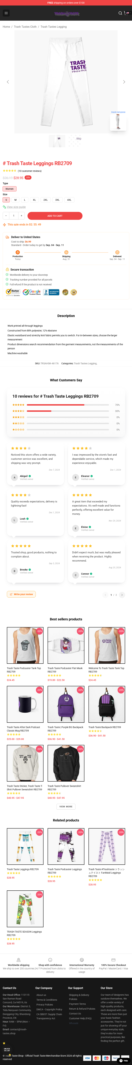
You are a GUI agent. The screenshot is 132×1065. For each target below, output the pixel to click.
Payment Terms (77, 1004)
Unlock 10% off (7, 1050)
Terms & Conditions (46, 999)
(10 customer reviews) (30, 171)
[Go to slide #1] (57, 141)
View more (66, 806)
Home (6, 26)
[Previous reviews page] (105, 595)
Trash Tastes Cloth (25, 26)
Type (5, 183)
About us (41, 995)
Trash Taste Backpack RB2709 (105, 727)
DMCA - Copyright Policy (49, 1009)
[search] (120, 13)
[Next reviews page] (122, 595)
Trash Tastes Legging (54, 26)
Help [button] (126, 1060)
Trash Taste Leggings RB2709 (23, 869)
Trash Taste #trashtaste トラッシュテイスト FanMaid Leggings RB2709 (107, 873)
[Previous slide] (8, 81)
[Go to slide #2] (75, 141)
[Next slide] (124, 81)
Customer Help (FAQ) (80, 1018)
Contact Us (75, 1013)
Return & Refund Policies (82, 1008)
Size (5, 194)
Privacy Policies (44, 1004)
